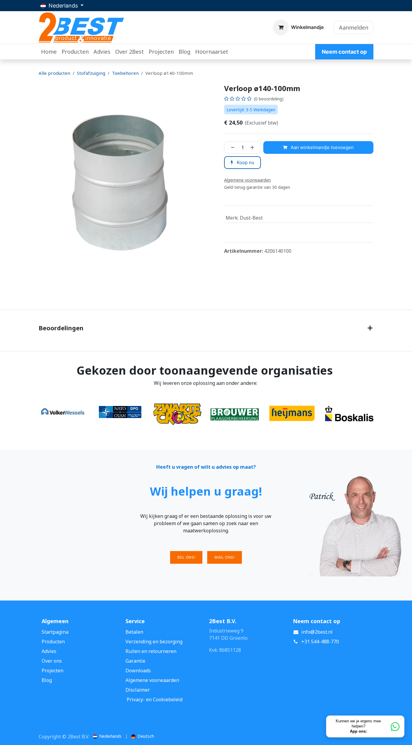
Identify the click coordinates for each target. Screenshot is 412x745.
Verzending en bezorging (153, 641)
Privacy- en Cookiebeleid (154, 699)
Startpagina (55, 632)
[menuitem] (49, 51)
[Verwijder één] (230, 147)
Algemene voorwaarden (152, 680)
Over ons (52, 661)
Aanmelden (353, 27)
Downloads (138, 670)
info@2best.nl (317, 632)
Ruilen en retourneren (150, 651)
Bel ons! (186, 557)
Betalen (134, 632)
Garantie (135, 661)
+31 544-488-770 (320, 641)
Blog (47, 680)
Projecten (52, 670)
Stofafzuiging (91, 73)
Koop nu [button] (245, 162)
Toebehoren (125, 73)
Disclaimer (137, 689)
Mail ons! (224, 557)
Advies (49, 651)
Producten (53, 641)
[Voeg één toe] (254, 147)
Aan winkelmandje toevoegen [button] (322, 147)
